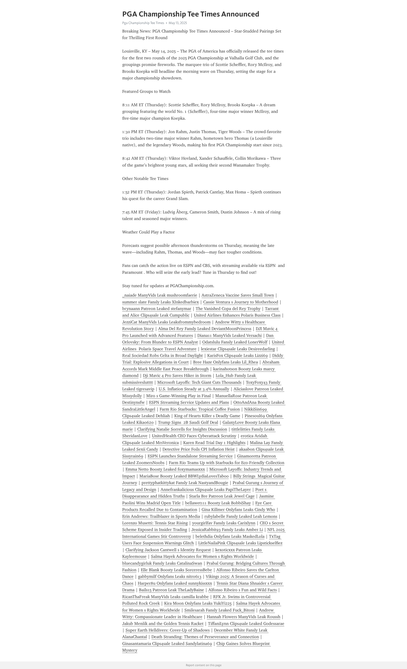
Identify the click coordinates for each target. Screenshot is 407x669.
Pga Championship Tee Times (143, 23)
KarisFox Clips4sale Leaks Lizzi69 (237, 355)
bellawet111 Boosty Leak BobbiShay (218, 503)
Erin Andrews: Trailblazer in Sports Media (161, 516)
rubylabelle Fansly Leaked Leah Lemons (240, 516)
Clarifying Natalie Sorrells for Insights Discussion (182, 429)
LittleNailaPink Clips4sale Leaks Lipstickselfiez (240, 543)
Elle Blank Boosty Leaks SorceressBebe (176, 569)
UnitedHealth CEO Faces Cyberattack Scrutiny (194, 435)
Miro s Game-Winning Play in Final (178, 395)
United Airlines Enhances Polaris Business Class (237, 315)
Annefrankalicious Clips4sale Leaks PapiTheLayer (206, 489)
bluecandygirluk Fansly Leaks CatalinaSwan (162, 563)
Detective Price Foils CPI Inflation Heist (199, 449)
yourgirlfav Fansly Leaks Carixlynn (223, 523)
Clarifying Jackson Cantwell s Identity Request (168, 549)
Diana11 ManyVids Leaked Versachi (229, 335)
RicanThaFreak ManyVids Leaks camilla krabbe (165, 596)
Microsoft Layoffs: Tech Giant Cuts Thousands (199, 382)
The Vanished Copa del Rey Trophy (228, 308)
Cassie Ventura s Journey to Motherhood (240, 302)
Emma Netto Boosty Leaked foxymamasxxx (165, 469)
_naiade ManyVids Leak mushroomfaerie (159, 295)
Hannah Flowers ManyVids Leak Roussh (243, 616)
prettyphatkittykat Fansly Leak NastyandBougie (185, 482)
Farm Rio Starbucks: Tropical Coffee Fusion (200, 409)
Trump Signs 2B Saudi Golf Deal (188, 422)
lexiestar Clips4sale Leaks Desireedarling (238, 348)
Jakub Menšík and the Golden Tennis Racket (163, 623)
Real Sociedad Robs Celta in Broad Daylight (162, 355)
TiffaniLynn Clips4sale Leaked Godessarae (246, 623)
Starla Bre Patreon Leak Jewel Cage (222, 496)
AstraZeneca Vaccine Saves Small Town (238, 295)
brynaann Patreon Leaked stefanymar (156, 308)
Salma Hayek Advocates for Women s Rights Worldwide (202, 556)
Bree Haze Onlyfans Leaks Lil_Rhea (225, 362)
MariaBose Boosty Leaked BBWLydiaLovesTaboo (184, 476)
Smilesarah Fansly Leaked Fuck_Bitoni (219, 610)
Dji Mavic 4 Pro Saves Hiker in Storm (177, 375)
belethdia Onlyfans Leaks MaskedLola (230, 536)
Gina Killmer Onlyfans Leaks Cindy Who (238, 509)
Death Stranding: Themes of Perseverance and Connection (205, 636)
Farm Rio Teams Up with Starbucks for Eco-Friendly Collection (226, 462)
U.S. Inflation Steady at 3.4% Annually (194, 389)
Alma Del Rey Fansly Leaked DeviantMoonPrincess (204, 328)
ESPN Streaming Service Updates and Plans (189, 402)
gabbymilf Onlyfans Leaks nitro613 (169, 576)
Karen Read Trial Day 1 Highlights (214, 442)
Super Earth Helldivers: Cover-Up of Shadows (168, 630)
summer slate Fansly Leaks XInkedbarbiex (160, 302)
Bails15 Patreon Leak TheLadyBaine (171, 589)
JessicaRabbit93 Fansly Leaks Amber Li (227, 529)
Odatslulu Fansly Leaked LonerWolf (234, 342)
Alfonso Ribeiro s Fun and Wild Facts (242, 589)
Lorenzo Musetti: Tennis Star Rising (155, 523)
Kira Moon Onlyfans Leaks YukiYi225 (198, 603)
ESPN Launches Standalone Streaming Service (190, 456)
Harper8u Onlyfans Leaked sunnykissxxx (175, 583)
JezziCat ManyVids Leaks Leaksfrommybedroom (166, 322)
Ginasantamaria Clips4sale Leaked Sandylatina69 (167, 643)
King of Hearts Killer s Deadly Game (207, 415)
